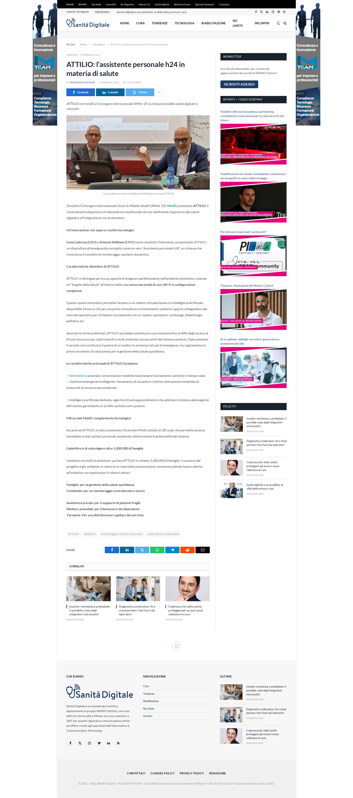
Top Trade (96, 4)
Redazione (217, 773)
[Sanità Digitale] (87, 23)
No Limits (238, 23)
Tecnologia (184, 23)
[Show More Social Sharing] (159, 92)
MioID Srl (90, 534)
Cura (140, 23)
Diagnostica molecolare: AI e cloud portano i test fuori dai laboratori (137, 610)
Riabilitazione (213, 23)
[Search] (285, 23)
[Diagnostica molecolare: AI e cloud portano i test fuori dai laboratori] (138, 588)
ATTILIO (73, 534)
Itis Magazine (127, 4)
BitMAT (70, 4)
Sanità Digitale (162, 4)
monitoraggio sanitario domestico (121, 534)
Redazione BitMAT (82, 82)
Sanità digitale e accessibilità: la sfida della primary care (152, 12)
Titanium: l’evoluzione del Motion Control (246, 285)
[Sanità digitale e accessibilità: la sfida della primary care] (231, 490)
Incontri (262, 23)
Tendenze (160, 23)
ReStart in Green (182, 4)
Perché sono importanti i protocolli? (243, 232)
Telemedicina (78, 375)
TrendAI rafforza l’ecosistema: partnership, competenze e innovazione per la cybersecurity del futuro (252, 116)
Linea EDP (111, 4)
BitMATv (82, 4)
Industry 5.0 (144, 4)
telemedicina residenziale (163, 534)
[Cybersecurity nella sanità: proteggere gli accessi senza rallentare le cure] (187, 588)
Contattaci (224, 4)
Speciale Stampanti (204, 4)
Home (124, 23)
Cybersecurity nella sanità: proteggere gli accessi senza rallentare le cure (185, 610)
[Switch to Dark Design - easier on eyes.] (278, 23)
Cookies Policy (163, 773)
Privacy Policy (192, 773)
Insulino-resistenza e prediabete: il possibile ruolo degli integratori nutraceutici (89, 610)
